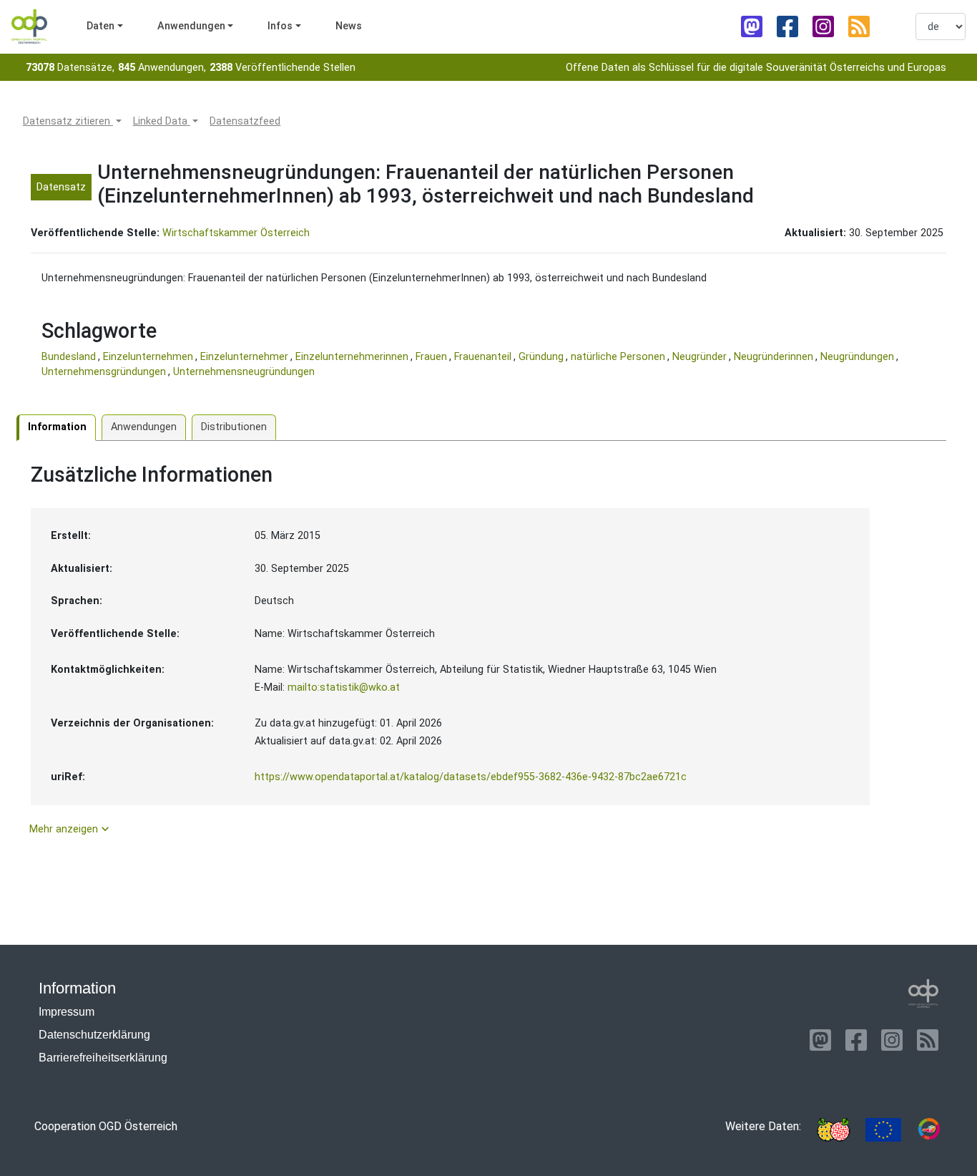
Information (57, 427)
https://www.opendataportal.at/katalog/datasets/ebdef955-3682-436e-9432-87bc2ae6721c (471, 777)
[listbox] (940, 26)
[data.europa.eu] (883, 1130)
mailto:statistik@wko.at (344, 687)
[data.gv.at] (929, 1130)
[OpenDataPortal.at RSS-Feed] (859, 26)
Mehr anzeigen (70, 829)
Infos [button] (280, 26)
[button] (72, 121)
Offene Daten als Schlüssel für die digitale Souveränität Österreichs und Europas (756, 68)
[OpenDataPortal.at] (923, 993)
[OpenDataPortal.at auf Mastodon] (751, 26)
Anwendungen (144, 427)
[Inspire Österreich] (833, 1130)
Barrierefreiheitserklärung (103, 1057)
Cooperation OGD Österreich (105, 1126)
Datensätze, (70, 68)
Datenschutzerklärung (94, 1035)
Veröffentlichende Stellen (282, 68)
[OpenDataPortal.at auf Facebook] (787, 26)
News (348, 26)
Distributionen (234, 427)
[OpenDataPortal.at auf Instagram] (823, 26)
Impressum (66, 1012)
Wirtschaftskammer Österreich (236, 233)
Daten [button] (100, 26)
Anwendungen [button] (191, 26)
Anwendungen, (162, 68)
